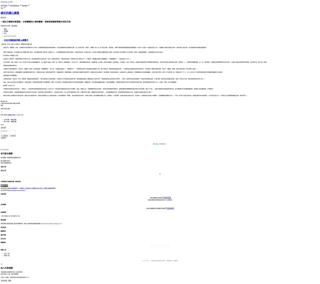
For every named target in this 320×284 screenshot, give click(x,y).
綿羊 (2, 105)
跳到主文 (3, 17)
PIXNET (147, 260)
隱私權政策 (169, 260)
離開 (9, 280)
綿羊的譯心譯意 (10, 12)
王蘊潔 (13, 188)
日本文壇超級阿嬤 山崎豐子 (16, 40)
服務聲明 (176, 260)
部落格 (6, 31)
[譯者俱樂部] (167, 198)
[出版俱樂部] (170, 208)
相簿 (5, 29)
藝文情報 (14, 25)
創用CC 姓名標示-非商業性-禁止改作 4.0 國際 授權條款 (37, 188)
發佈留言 (3, 137)
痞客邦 (10, 115)
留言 (13, 115)
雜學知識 (13, 121)
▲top (2, 124)
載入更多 (3, 127)
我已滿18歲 (4, 280)
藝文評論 (13, 119)
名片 (5, 33)
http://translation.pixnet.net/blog (17, 190)
